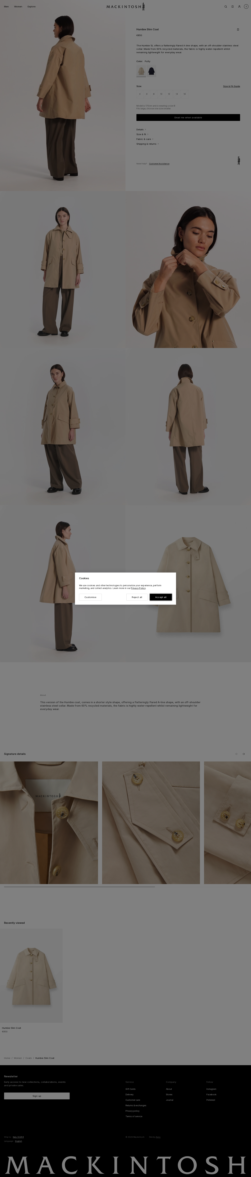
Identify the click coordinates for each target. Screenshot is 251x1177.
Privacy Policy (138, 588)
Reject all (137, 597)
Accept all (160, 597)
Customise (90, 597)
